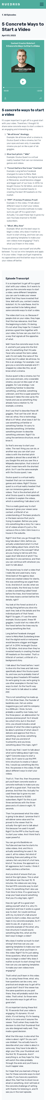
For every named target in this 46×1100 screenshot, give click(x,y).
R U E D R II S (11, 4)
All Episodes (10, 15)
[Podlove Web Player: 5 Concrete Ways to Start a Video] (23, 71)
